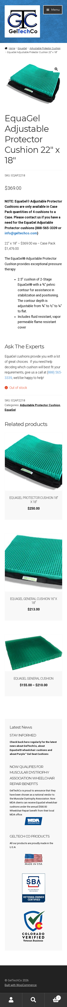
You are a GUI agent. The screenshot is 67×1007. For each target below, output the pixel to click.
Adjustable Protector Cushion (45, 48)
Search (33, 1000)
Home (12, 48)
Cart (52, 996)
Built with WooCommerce (21, 985)
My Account (11, 1000)
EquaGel (22, 48)
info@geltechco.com (21, 233)
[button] (56, 69)
